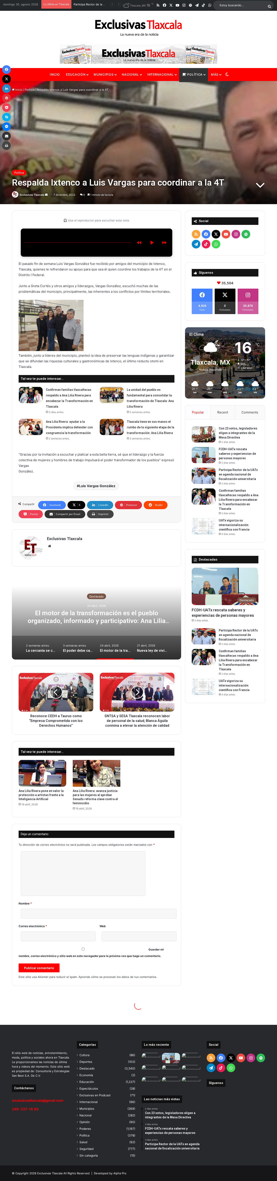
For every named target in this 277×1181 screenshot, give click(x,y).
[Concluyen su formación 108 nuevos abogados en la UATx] (171, 1082)
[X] (6, 79)
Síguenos (216, 1083)
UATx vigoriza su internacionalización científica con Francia (234, 525)
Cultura (84, 1055)
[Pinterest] (6, 98)
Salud (83, 1142)
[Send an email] (46, 194)
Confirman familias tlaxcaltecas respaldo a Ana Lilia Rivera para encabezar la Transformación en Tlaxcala (238, 499)
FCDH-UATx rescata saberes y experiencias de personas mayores (237, 453)
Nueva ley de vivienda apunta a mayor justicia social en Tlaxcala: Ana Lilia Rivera (96, 617)
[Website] (49, 546)
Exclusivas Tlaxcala (32, 194)
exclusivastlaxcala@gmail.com (37, 1100)
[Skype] (6, 117)
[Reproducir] (151, 242)
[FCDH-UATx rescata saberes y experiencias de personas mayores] (204, 455)
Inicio (55, 74)
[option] (96, 616)
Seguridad (86, 1149)
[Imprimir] (6, 145)
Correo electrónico (33, 926)
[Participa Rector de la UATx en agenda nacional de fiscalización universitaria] (204, 476)
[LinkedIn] (6, 88)
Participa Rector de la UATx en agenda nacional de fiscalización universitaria (238, 474)
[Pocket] (6, 107)
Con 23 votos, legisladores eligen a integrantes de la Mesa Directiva (238, 433)
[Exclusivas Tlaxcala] (138, 27)
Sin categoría (88, 1155)
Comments (250, 412)
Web (103, 926)
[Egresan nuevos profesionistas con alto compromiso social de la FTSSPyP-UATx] (151, 1082)
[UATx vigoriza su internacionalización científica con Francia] (204, 526)
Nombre (25, 903)
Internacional (160, 74)
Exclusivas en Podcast (95, 1095)
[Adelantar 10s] (164, 242)
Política (194, 74)
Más (214, 74)
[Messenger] (6, 126)
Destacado (96, 596)
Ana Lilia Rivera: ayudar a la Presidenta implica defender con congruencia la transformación (69, 427)
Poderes (85, 1128)
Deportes (85, 1061)
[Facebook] (6, 69)
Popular (198, 412)
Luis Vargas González (97, 486)
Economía (86, 1075)
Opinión (84, 1122)
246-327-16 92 (25, 1109)
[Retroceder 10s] (139, 242)
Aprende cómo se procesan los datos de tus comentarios (117, 977)
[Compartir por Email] (6, 136)
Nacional (130, 74)
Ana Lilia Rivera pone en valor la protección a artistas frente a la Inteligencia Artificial (41, 795)
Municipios (103, 74)
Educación (75, 74)
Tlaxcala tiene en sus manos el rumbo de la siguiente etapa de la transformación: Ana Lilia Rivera (150, 427)
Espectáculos (88, 1088)
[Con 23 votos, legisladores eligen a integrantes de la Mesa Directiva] (204, 434)
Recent (222, 412)
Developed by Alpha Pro (110, 1173)
